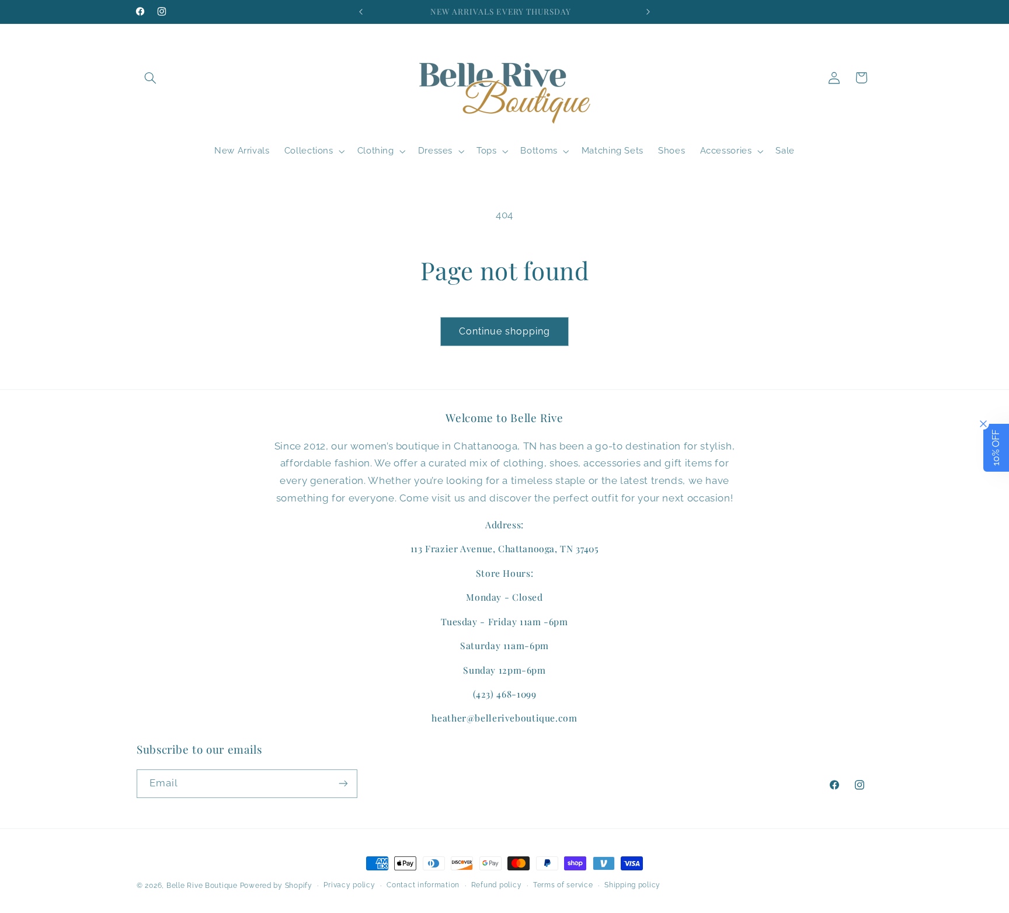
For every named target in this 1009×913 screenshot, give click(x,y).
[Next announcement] (648, 11)
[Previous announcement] (361, 11)
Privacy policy (349, 885)
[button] (150, 77)
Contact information (423, 885)
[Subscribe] (343, 783)
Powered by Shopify (276, 885)
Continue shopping (505, 331)
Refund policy (496, 885)
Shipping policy (632, 885)
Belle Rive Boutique (202, 885)
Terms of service (563, 885)
